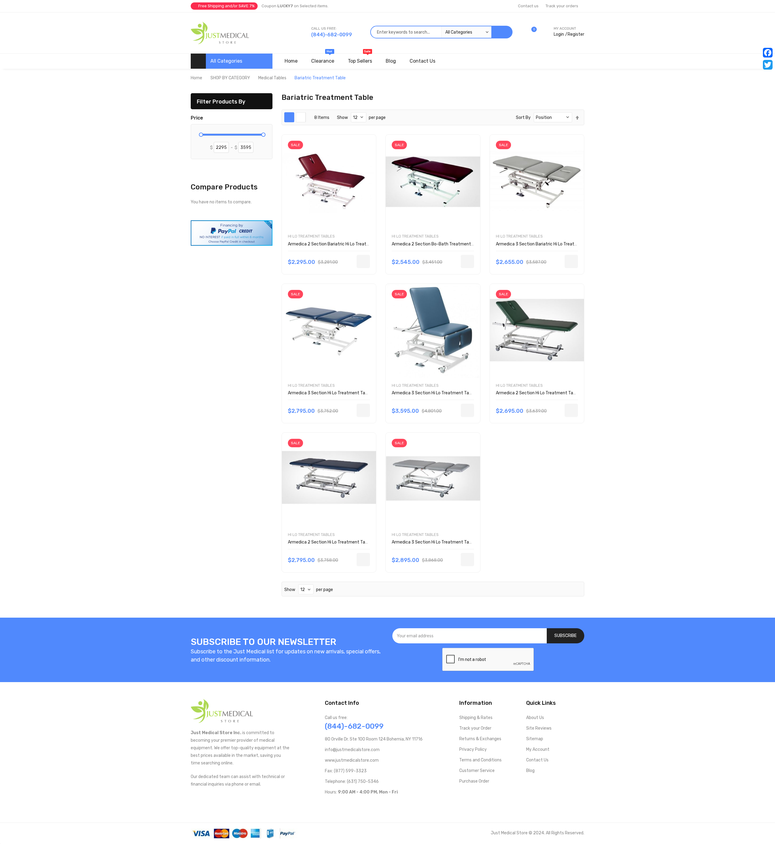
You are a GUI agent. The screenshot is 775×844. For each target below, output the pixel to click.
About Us (535, 717)
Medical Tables (272, 77)
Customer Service (477, 770)
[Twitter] (768, 65)
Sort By (523, 117)
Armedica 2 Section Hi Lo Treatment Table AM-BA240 (340, 542)
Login (559, 34)
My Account (537, 749)
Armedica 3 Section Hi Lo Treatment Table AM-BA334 (444, 542)
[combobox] (430, 32)
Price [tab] (197, 118)
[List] (301, 117)
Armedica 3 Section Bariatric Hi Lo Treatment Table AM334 (554, 244)
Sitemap (534, 738)
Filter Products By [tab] (221, 101)
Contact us (528, 6)
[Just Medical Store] (220, 32)
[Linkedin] (366, 804)
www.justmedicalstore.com (352, 760)
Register (576, 34)
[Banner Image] (231, 232)
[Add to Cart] (363, 261)
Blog (530, 770)
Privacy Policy (473, 749)
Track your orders (562, 6)
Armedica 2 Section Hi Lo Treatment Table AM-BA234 (548, 393)
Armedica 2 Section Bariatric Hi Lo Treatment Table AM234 (346, 244)
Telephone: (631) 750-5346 (352, 781)
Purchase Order (474, 781)
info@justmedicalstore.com (352, 749)
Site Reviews (539, 728)
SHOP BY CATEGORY (230, 77)
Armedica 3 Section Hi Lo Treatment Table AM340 (337, 393)
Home (196, 77)
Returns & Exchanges (480, 738)
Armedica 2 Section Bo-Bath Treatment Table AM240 (444, 244)
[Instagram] (356, 804)
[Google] (375, 804)
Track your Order (475, 728)
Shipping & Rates (476, 717)
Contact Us (537, 760)
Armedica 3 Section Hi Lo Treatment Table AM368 (441, 393)
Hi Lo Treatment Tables (311, 236)
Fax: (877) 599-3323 (346, 770)
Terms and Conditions (480, 760)
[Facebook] (768, 53)
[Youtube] (337, 804)
